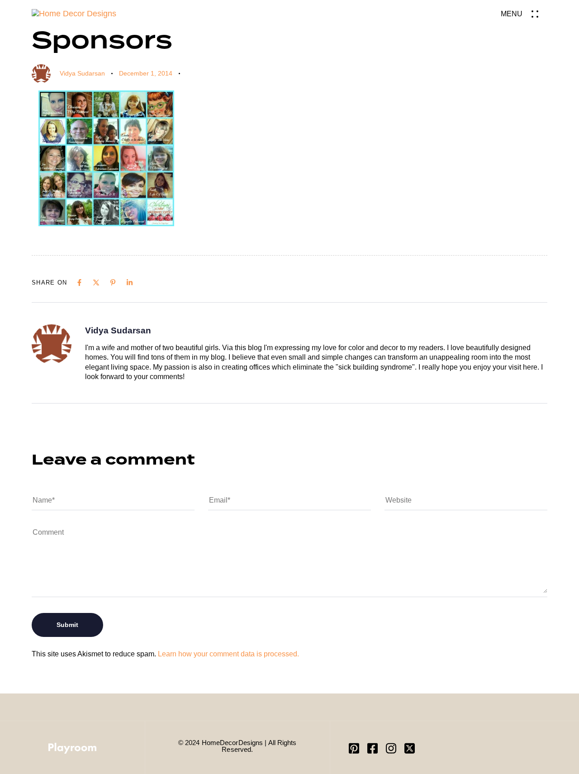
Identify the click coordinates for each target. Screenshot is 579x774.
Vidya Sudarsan (82, 73)
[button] (524, 13)
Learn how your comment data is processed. (228, 654)
